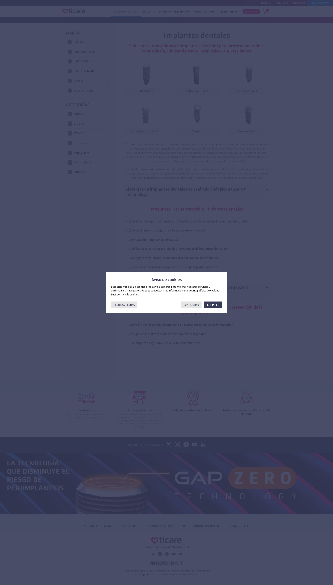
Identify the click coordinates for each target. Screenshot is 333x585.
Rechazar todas (124, 305)
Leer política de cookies (125, 294)
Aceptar (213, 305)
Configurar (191, 305)
